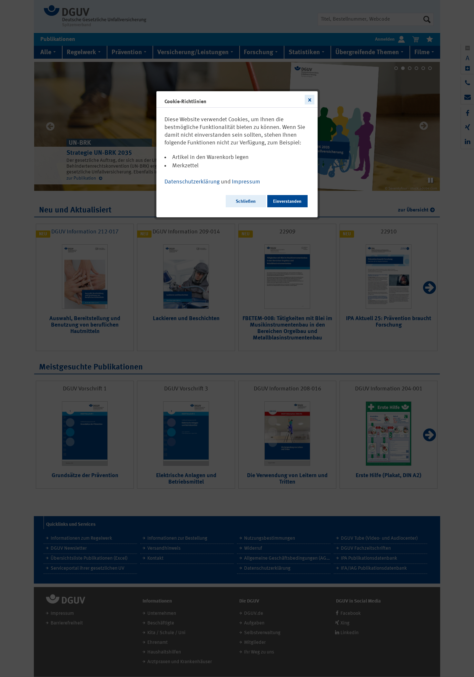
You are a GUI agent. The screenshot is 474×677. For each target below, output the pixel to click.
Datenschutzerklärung (192, 182)
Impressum (246, 182)
